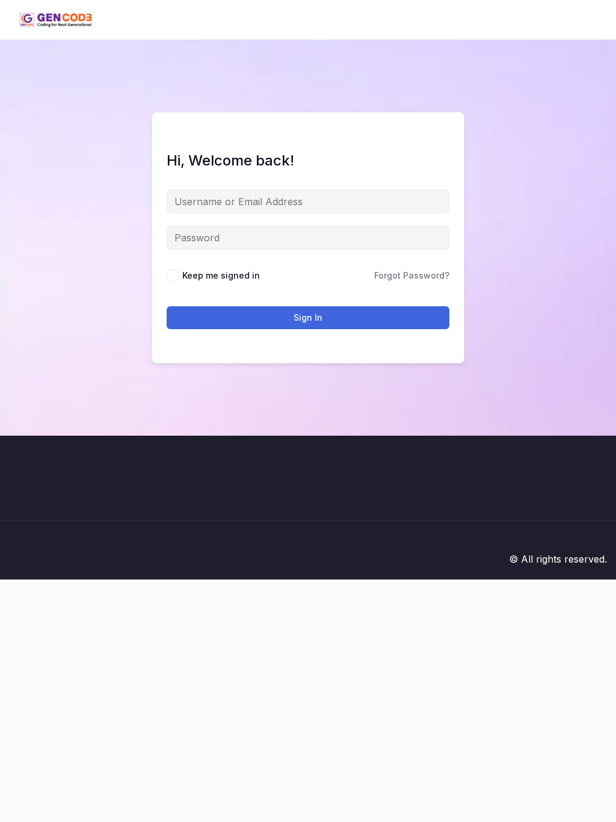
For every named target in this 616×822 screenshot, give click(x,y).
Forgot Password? (411, 275)
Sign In (308, 317)
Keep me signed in (221, 275)
